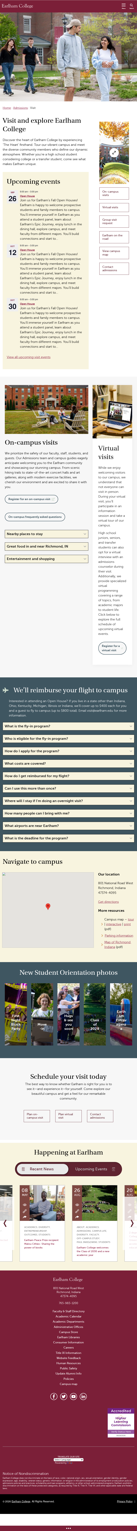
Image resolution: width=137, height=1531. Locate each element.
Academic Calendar (69, 1316)
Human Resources (68, 1363)
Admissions (20, 108)
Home (7, 108)
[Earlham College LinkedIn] (83, 1396)
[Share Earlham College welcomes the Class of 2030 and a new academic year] (77, 1217)
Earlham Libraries (68, 1337)
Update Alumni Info (68, 1373)
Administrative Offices (68, 1327)
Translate (78, 1463)
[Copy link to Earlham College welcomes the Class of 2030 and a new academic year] (77, 1211)
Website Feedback (69, 1358)
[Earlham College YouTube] (73, 1396)
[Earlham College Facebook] (53, 1396)
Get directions (108, 902)
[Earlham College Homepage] (17, 5)
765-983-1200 (68, 1303)
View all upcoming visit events (28, 357)
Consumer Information (68, 1342)
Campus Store (68, 1332)
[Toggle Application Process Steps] (68, 1528)
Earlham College (21, 1501)
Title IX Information (68, 1353)
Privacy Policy (125, 1501)
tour (131, 919)
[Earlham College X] (63, 1396)
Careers (69, 1347)
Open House (27, 196)
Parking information (119, 935)
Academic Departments (68, 1321)
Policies (69, 1379)
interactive (113, 924)
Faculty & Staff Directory (69, 1311)
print (127, 924)
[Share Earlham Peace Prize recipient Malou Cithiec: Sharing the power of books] (25, 1217)
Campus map (68, 1384)
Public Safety (68, 1368)
